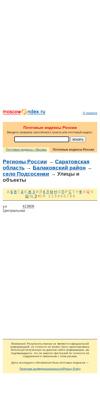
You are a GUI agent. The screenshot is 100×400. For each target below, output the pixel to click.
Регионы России (25, 162)
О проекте (90, 113)
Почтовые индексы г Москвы (26, 149)
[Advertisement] (50, 56)
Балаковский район (59, 168)
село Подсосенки (26, 174)
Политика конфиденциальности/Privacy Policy (50, 368)
